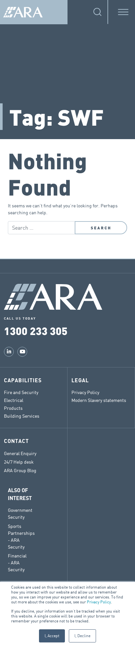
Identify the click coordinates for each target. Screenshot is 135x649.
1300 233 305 (36, 330)
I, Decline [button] (82, 635)
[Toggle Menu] (123, 12)
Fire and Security (21, 392)
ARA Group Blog (20, 470)
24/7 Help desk (19, 462)
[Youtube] (22, 352)
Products (13, 408)
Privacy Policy (99, 601)
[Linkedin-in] (9, 352)
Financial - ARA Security (17, 562)
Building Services (21, 416)
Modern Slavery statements (98, 400)
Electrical (13, 400)
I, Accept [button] (52, 635)
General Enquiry (20, 453)
